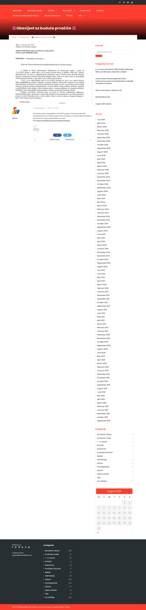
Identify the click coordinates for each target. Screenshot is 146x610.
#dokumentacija (64, 120)
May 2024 (101, 198)
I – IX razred (102, 442)
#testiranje (41, 120)
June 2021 (101, 313)
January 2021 (102, 331)
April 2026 (101, 123)
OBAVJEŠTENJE (69, 139)
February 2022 (103, 288)
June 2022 (101, 274)
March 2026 (102, 127)
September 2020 (104, 345)
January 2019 (102, 410)
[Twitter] (128, 2)
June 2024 (101, 195)
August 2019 (102, 388)
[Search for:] (114, 52)
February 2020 (103, 367)
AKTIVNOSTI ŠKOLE (34, 11)
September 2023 (104, 227)
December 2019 (103, 374)
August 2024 (102, 191)
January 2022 (102, 292)
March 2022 (102, 284)
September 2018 (103, 421)
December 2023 (103, 216)
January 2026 (103, 134)
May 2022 (101, 277)
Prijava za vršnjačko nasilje (26, 16)
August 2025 (102, 152)
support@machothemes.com (22, 555)
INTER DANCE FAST (102, 97)
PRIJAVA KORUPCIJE (52, 16)
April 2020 (101, 360)
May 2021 (101, 317)
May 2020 (101, 356)
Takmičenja (102, 459)
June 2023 (101, 234)
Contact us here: (18, 553)
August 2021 (102, 310)
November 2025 (103, 141)
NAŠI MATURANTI (55, 139)
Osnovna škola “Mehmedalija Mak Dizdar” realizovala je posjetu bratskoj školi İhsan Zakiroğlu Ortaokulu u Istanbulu (114, 81)
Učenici (51, 11)
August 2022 (102, 267)
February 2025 (103, 170)
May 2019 (101, 396)
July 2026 (101, 119)
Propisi (69, 16)
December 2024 (103, 177)
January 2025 (103, 173)
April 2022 (101, 281)
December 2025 (103, 137)
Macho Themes (64, 607)
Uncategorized (39, 108)
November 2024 (103, 180)
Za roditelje (85, 11)
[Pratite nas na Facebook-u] (120, 2)
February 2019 (102, 406)
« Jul (97, 532)
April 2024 (101, 202)
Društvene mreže (104, 438)
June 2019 (101, 392)
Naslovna (17, 11)
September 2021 (103, 306)
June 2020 (101, 353)
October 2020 (102, 342)
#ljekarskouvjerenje (52, 120)
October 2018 (102, 417)
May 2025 (101, 159)
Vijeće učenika (103, 474)
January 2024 (103, 213)
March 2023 (102, 245)
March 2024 (102, 206)
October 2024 (102, 184)
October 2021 (102, 302)
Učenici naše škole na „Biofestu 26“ (108, 90)
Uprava (100, 470)
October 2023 (102, 223)
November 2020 (103, 338)
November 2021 (103, 299)
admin (15, 118)
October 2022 (102, 259)
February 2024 (103, 209)
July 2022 (101, 270)
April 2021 (101, 320)
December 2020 (103, 335)
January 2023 (102, 249)
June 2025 (101, 155)
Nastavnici (67, 11)
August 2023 (102, 231)
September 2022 (104, 263)
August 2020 (102, 349)
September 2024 (104, 188)
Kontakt (100, 11)
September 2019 (103, 385)
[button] (91, 15)
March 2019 (101, 403)
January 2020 (103, 370)
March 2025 (102, 166)
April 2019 (101, 399)
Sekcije (100, 456)
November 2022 (103, 256)
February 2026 (103, 130)
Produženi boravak (105, 452)
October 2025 (102, 145)
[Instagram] (124, 2)
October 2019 (102, 381)
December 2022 (103, 252)
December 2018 (103, 413)
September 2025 (104, 148)
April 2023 (101, 241)
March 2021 (101, 324)
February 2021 (102, 327)
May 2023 (101, 238)
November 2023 (103, 220)
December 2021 (103, 295)
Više (80, 16)
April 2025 (101, 162)
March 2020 (102, 363)
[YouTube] (132, 2)
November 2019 (103, 378)
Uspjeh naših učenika (103, 104)
